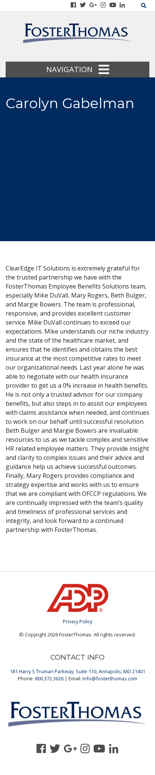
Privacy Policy (77, 621)
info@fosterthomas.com (109, 678)
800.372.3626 (49, 678)
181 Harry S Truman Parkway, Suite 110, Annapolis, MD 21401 (77, 671)
